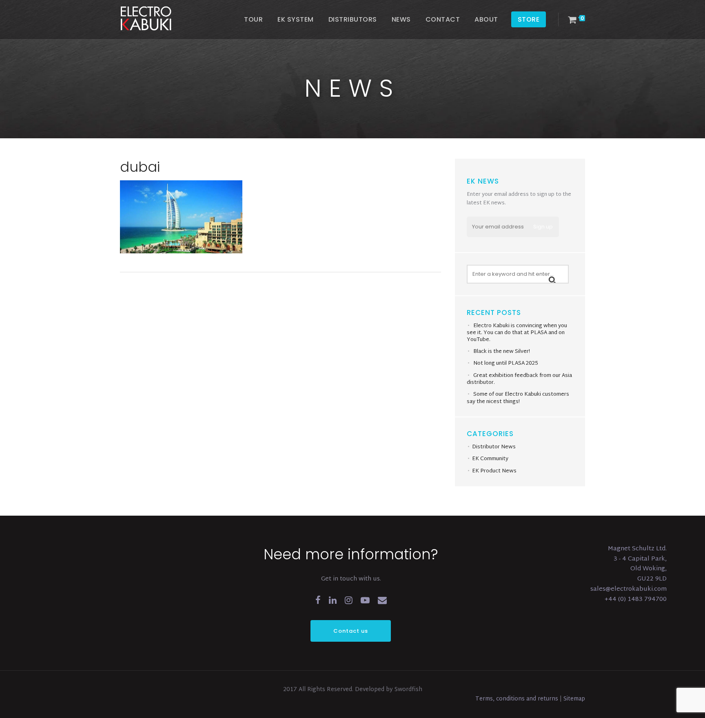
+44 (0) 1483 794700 (636, 599)
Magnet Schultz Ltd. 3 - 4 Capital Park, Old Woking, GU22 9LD (637, 564)
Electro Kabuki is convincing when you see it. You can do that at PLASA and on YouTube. (517, 333)
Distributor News (494, 447)
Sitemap (574, 699)
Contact (443, 19)
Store (529, 19)
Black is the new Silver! (501, 352)
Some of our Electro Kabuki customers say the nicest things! (518, 398)
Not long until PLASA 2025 (505, 363)
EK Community (490, 459)
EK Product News (494, 471)
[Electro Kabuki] (156, 18)
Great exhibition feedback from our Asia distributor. (519, 379)
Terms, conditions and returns (517, 699)
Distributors (352, 19)
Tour (253, 19)
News (401, 19)
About (486, 19)
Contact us (350, 631)
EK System (295, 19)
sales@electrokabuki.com (628, 589)
